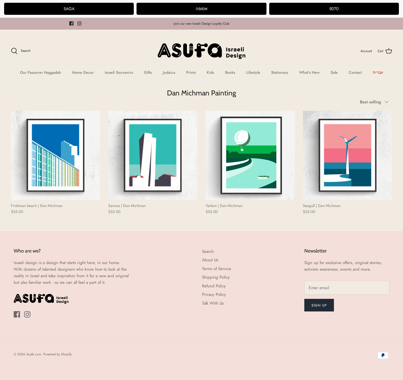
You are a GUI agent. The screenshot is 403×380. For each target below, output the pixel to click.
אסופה (201, 9)
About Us (210, 260)
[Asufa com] (201, 51)
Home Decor (83, 72)
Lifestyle (253, 72)
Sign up (319, 305)
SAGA (69, 9)
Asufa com (33, 354)
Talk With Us (213, 303)
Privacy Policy (214, 294)
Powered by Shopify (57, 354)
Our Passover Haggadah (40, 72)
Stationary (279, 72)
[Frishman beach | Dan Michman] (55, 155)
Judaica (169, 72)
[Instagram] (79, 23)
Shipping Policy (216, 277)
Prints (191, 72)
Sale (334, 72)
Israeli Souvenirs (119, 72)
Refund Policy (214, 286)
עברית (378, 72)
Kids (210, 72)
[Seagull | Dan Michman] (347, 155)
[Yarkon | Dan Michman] (250, 155)
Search (208, 251)
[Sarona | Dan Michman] (152, 155)
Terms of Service (216, 269)
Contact (355, 72)
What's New (309, 72)
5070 (334, 9)
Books (230, 72)
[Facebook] (71, 23)
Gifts (148, 72)
